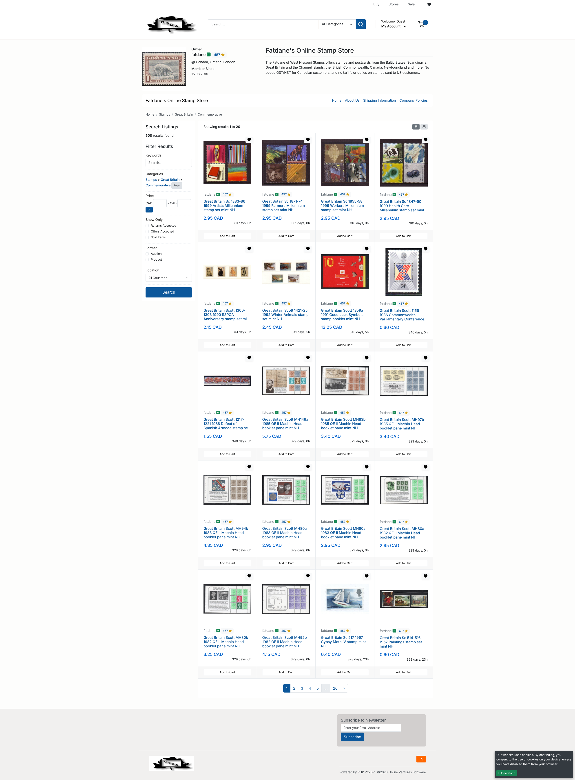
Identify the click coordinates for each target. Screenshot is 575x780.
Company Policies (414, 100)
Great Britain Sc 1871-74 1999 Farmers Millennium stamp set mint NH (283, 205)
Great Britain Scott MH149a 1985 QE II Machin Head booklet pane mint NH (285, 423)
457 (217, 55)
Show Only (154, 219)
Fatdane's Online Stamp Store (177, 100)
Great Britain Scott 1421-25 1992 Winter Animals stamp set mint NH (285, 314)
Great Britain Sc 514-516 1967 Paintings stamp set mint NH (401, 641)
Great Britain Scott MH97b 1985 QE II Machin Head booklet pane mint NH (402, 423)
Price (150, 196)
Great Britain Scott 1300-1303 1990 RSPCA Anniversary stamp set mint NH (226, 317)
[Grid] (416, 127)
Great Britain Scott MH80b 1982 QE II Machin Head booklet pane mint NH (225, 641)
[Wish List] (429, 4)
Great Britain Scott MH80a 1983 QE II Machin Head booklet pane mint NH (284, 532)
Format (151, 248)
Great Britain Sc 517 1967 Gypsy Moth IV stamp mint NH (343, 641)
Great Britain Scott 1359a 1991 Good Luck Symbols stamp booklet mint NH (342, 314)
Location (152, 270)
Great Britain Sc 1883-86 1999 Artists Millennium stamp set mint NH (224, 205)
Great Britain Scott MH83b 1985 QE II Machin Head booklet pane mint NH (343, 423)
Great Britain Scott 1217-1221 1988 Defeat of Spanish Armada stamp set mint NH (226, 426)
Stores (394, 4)
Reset (176, 185)
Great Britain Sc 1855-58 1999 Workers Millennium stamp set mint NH (342, 205)
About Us (352, 100)
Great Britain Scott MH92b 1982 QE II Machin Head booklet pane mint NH (284, 641)
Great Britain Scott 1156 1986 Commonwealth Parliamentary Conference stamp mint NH (402, 317)
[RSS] (421, 759)
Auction (156, 254)
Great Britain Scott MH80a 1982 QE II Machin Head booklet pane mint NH (402, 532)
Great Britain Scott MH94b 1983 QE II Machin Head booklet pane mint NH (225, 532)
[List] (424, 127)
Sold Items (158, 237)
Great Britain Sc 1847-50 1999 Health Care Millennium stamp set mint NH (402, 208)
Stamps (164, 114)
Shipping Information (379, 100)
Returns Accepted (163, 226)
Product (156, 259)
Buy (376, 4)
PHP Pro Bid (366, 772)
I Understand (506, 773)
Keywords (153, 155)
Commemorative (210, 114)
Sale (411, 4)
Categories (154, 174)
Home (336, 100)
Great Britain (184, 114)
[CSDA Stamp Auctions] (170, 24)
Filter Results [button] (160, 146)
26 (335, 688)
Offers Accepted (162, 231)
